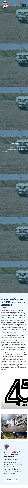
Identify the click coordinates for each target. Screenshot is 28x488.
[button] (15, 5)
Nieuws (16, 147)
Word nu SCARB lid (10, 479)
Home (11, 147)
